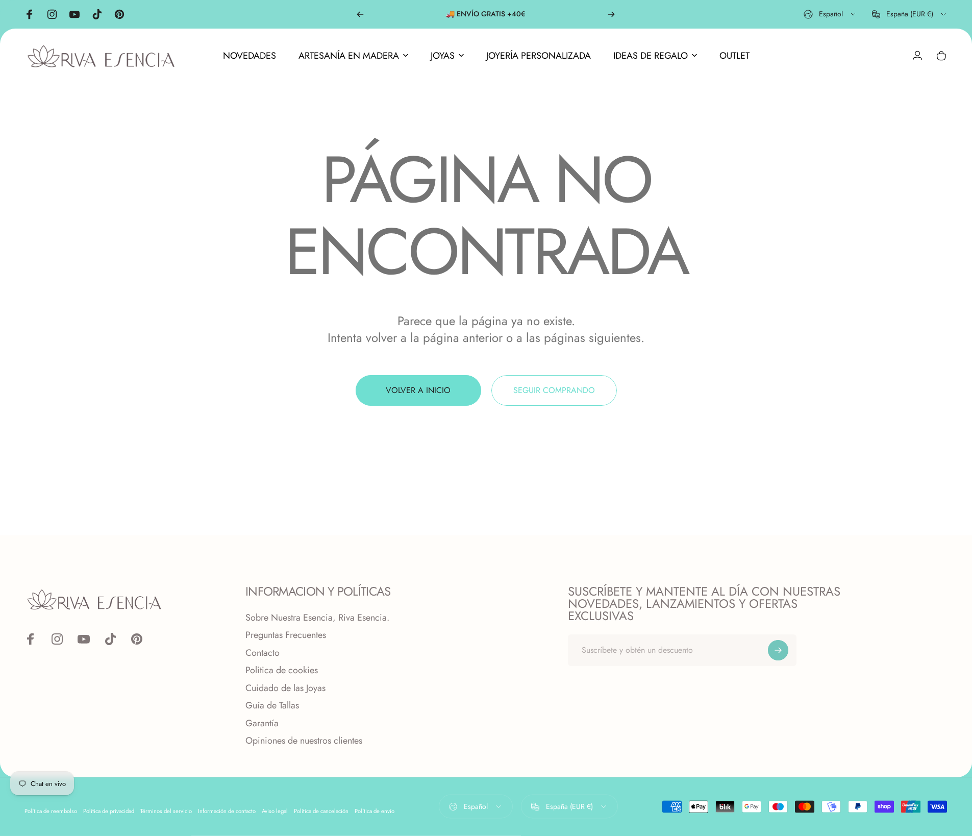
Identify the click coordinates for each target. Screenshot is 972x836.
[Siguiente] (611, 14)
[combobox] (830, 14)
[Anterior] (360, 14)
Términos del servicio (166, 810)
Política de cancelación (321, 810)
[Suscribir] (778, 650)
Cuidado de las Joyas (285, 688)
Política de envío (374, 810)
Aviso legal (275, 810)
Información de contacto (227, 810)
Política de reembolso (50, 810)
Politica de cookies (281, 670)
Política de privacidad (108, 810)
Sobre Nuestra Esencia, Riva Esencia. (317, 618)
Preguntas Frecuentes (285, 635)
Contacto (262, 653)
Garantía (262, 723)
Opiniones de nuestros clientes (303, 741)
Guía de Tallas (272, 705)
